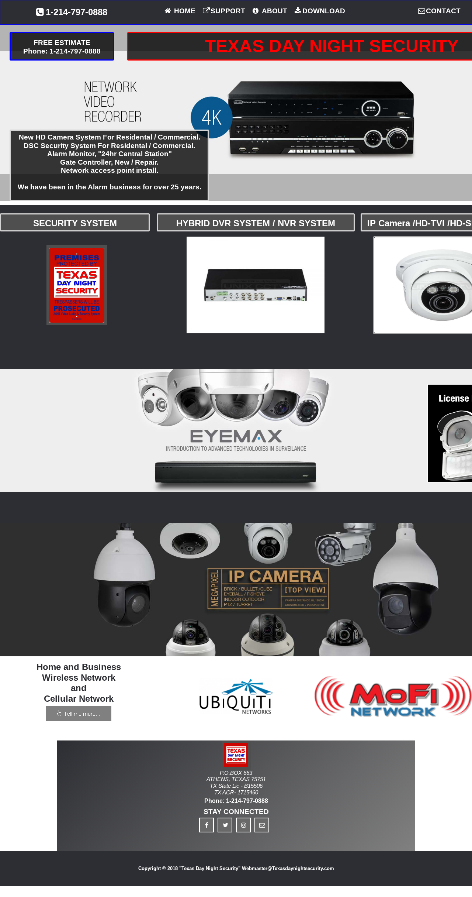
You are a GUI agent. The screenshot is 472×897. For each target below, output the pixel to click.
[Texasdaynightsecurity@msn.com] (262, 825)
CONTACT (443, 11)
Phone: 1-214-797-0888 (236, 801)
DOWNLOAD (323, 11)
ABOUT (273, 11)
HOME (183, 11)
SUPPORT (228, 11)
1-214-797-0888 (76, 12)
